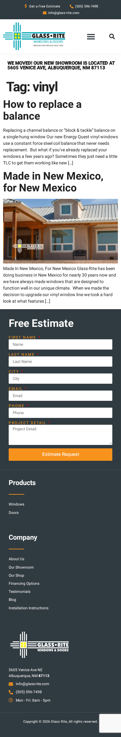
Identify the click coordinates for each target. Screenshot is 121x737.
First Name (23, 337)
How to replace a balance (42, 110)
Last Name (22, 354)
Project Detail (28, 423)
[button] (90, 36)
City (14, 371)
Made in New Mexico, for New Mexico (53, 181)
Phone (17, 406)
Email (16, 389)
